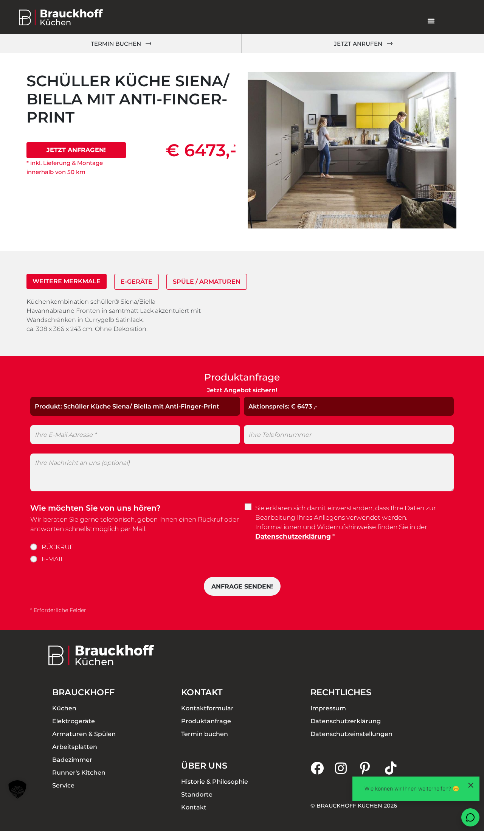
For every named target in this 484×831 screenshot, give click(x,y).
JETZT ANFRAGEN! (76, 150)
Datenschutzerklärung (293, 536)
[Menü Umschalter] (431, 21)
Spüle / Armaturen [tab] (206, 281)
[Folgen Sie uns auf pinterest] (372, 768)
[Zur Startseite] (61, 17)
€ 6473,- (201, 149)
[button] (17, 789)
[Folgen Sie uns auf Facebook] (322, 768)
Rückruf (58, 547)
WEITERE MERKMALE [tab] (67, 281)
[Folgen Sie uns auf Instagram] (347, 768)
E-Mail (53, 559)
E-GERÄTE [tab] (136, 281)
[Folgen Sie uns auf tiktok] (397, 768)
